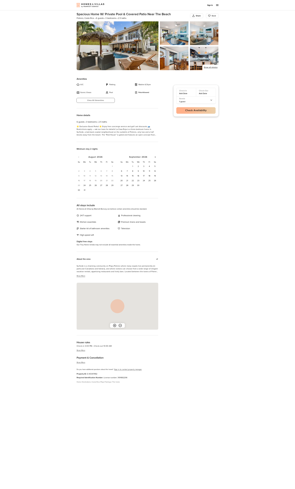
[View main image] (118, 45)
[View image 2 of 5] (174, 33)
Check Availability (196, 110)
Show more (81, 139)
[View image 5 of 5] (204, 58)
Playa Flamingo (105, 386)
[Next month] (155, 161)
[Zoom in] (114, 329)
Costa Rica (95, 386)
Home (79, 386)
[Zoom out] (120, 329)
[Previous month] (79, 161)
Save (214, 16)
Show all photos (211, 67)
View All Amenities (95, 100)
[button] (84, 189)
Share (198, 16)
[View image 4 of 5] (174, 58)
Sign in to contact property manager (128, 374)
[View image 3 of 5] (204, 33)
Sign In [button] (210, 5)
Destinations (86, 386)
